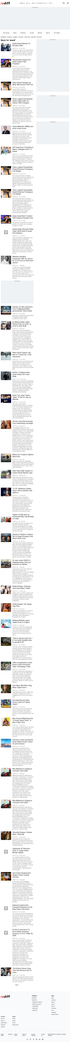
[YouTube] (39, 1039)
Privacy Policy (16, 1035)
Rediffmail (34, 998)
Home (21, 3)
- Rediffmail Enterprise (37, 1002)
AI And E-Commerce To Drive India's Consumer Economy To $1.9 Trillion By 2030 (22, 933)
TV (47, 3)
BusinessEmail (40, 3)
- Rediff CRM (35, 1008)
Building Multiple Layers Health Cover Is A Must (21, 621)
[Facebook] (33, 1039)
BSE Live (3, 1018)
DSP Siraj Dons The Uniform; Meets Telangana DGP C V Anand (23, 149)
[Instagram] (36, 1039)
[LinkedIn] (42, 1039)
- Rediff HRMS (35, 1006)
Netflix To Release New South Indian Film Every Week (21, 374)
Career (13, 1022)
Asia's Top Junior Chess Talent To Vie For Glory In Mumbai (21, 397)
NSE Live (3, 1020)
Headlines (3, 37)
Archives (39, 37)
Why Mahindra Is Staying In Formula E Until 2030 (22, 770)
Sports (48, 33)
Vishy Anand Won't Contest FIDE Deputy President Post (22, 217)
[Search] (63, 3)
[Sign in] (68, 3)
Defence (9, 37)
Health (13, 1018)
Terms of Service (24, 1035)
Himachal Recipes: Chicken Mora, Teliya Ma (22, 833)
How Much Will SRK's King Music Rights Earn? (22, 687)
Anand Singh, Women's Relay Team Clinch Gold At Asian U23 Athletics (22, 231)
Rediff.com (54, 1034)
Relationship (15, 1024)
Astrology (53, 1012)
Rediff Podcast (54, 1014)
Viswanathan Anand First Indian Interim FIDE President (21, 62)
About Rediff (2, 1035)
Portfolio (3, 1027)
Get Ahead (53, 1008)
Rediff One (34, 1000)
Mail (24, 3)
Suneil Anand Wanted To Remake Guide (21, 45)
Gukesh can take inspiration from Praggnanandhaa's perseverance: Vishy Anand (22, 309)
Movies (40, 33)
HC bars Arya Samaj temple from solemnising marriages (22, 422)
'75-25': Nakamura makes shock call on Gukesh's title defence (22, 491)
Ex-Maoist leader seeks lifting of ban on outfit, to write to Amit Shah (21, 324)
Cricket (32, 33)
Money (33, 3)
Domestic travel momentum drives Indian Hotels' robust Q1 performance (22, 742)
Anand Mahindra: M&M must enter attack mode (22, 127)
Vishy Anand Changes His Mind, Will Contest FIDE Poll (22, 84)
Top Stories (6, 33)
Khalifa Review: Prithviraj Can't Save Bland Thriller (21, 587)
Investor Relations (33, 1035)
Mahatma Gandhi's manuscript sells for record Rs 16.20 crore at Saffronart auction (23, 260)
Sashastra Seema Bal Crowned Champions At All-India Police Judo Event (22, 907)
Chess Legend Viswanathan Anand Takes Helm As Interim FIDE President (22, 101)
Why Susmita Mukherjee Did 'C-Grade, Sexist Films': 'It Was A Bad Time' (22, 720)
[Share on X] (30, 1039)
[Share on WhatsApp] (27, 1039)
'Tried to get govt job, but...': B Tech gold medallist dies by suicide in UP (22, 640)
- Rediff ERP (34, 1010)
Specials (33, 37)
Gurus (44, 3)
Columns (20, 37)
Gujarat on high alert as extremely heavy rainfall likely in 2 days (23, 517)
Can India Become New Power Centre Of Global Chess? (21, 702)
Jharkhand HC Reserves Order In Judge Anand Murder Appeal (21, 851)
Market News (4, 1022)
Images (15, 37)
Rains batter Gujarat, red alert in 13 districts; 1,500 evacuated (21, 355)
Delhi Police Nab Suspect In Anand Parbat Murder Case (22, 472)
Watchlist (3, 1024)
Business (23, 33)
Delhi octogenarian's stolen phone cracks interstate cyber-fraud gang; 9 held (22, 665)
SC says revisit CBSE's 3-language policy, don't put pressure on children (21, 562)
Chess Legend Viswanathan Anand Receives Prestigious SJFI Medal (22, 169)
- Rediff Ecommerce (36, 1004)
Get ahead (57, 33)
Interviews (27, 37)
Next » (17, 985)
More (50, 3)
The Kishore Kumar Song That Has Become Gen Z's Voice (22, 970)
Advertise (10, 1034)
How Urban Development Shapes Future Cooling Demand (21, 875)
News (27, 3)
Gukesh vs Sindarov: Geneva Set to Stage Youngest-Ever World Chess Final (22, 536)
